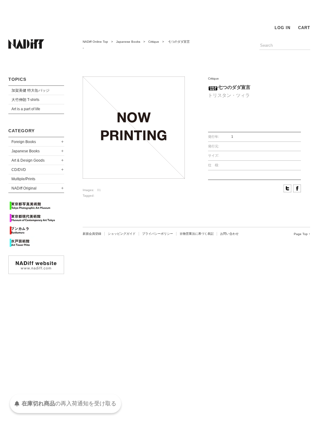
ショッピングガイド (122, 233)
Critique (153, 41)
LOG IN (282, 27)
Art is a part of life (25, 109)
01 (99, 190)
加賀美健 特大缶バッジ (30, 90)
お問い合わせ (229, 233)
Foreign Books (23, 142)
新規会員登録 (92, 233)
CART (304, 27)
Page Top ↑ (302, 234)
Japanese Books (25, 151)
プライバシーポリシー (157, 233)
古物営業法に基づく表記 (197, 233)
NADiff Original (24, 188)
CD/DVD (18, 170)
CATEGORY (21, 130)
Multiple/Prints (23, 179)
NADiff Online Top (95, 41)
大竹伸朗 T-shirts (25, 100)
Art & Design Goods (28, 160)
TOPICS (17, 79)
